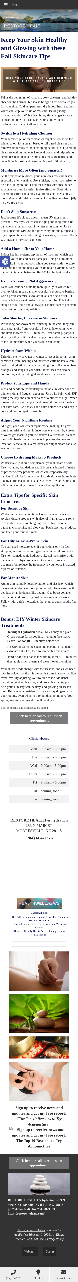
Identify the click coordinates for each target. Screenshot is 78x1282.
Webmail (29, 1251)
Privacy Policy (54, 1239)
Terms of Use (35, 1239)
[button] (5, 261)
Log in (50, 1251)
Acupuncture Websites (31, 1230)
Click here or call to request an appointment (39, 718)
